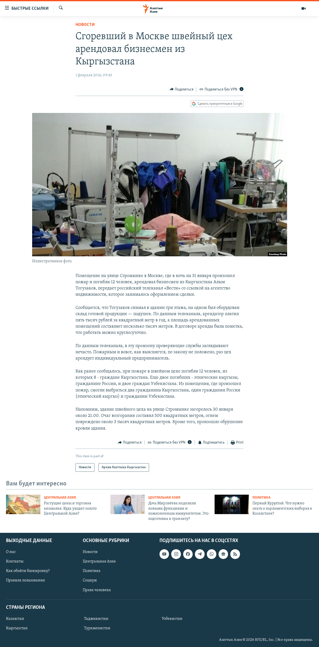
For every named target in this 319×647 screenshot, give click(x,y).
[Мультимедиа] (303, 8)
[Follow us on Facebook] (188, 554)
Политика (261, 498)
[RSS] (235, 554)
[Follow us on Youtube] (164, 554)
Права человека (97, 590)
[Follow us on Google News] (223, 554)
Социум (90, 580)
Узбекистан (172, 619)
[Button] (182, 89)
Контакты (14, 561)
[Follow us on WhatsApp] (211, 554)
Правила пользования (25, 580)
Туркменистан (97, 628)
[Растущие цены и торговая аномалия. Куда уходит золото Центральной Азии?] (23, 504)
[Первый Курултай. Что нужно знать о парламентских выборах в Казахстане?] (232, 504)
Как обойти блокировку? (28, 571)
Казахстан (15, 619)
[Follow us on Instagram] (176, 554)
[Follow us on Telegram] (199, 554)
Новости (85, 25)
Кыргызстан (17, 628)
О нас (11, 552)
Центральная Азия (60, 498)
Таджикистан (96, 619)
